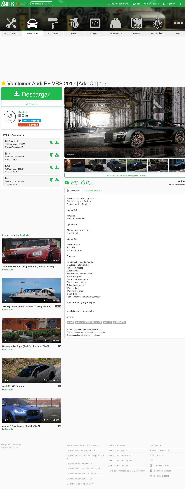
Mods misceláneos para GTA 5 (81, 483)
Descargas (75, 184)
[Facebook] (19, 115)
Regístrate (170, 3)
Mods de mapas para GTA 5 (79, 478)
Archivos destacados (117, 450)
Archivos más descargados (120, 460)
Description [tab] (74, 190)
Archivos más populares (119, 455)
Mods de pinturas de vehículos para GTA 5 (85, 457)
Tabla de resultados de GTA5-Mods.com (126, 470)
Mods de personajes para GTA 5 (81, 473)
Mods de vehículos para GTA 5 (81, 450)
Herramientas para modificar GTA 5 (83, 445)
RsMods (23, 112)
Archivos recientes (116, 445)
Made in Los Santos (10, 447)
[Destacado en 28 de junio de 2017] (3, 83)
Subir (137, 3)
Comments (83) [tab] (94, 190)
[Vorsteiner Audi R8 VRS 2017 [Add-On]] (74, 165)
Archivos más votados (118, 465)
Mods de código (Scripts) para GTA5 (83, 468)
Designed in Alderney (11, 444)
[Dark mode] (181, 3)
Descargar (35, 93)
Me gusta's (90, 184)
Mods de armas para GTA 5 (79, 463)
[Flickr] (23, 115)
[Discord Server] (26, 115)
